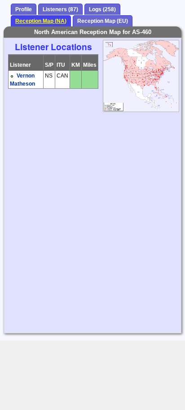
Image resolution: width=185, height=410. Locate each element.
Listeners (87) (60, 9)
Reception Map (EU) (102, 21)
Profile (23, 9)
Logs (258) (102, 9)
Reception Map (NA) (40, 21)
